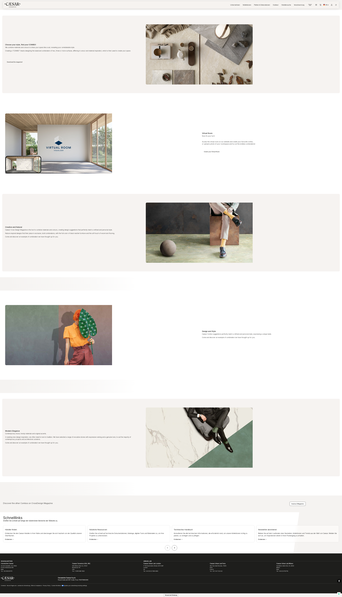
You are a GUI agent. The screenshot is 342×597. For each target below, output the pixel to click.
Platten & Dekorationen (262, 5)
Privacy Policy (46, 585)
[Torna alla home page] (7, 578)
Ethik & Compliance (36, 585)
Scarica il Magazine (297, 504)
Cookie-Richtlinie (56, 585)
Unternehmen (235, 5)
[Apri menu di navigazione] (335, 5)
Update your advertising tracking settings (75, 585)
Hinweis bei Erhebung (171, 595)
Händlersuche (286, 5)
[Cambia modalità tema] (320, 5)
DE (327, 5)
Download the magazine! (15, 62)
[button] (339, 581)
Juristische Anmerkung (23, 585)
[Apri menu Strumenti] (316, 5)
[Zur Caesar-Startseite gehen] (12, 4)
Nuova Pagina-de (12, 585)
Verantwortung (299, 5)
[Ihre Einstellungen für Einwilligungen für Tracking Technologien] (339, 594)
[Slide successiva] (174, 548)
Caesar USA (310, 5)
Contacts (3, 585)
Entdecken (9, 539)
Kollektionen (247, 5)
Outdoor (276, 5)
